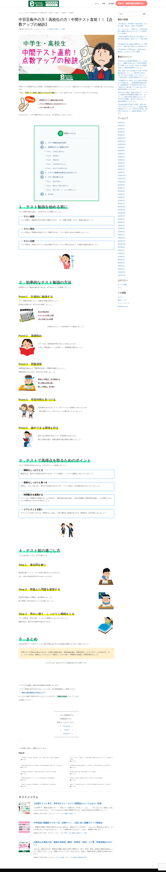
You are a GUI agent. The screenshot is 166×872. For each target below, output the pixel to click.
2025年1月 (121, 172)
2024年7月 (121, 188)
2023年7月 (121, 216)
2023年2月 (121, 232)
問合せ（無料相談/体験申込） (131, 3)
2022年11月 (121, 241)
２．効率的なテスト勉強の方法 (56, 147)
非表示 (72, 133)
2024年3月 (121, 200)
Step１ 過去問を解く (54, 181)
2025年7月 (121, 154)
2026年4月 (121, 126)
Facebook (66, 726)
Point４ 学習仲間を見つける (56, 164)
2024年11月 (121, 179)
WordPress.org (122, 306)
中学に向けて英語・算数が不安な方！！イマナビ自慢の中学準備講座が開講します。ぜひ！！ (132, 95)
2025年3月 (121, 166)
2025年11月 (121, 141)
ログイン (121, 297)
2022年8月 (121, 247)
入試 (69, 833)
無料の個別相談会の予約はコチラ (34, 692)
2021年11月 (121, 275)
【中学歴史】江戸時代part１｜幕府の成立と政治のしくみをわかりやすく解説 (38, 771)
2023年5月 (121, 222)
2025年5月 (121, 160)
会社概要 (111, 3)
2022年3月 (121, 263)
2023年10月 (121, 213)
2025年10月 (121, 144)
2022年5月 (121, 256)
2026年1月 (121, 135)
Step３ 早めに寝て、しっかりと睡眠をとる (61, 190)
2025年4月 (121, 163)
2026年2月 (121, 132)
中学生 (66, 833)
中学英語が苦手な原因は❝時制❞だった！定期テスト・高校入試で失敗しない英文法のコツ (90, 765)
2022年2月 (121, 266)
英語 (85, 833)
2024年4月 (121, 197)
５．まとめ (49, 194)
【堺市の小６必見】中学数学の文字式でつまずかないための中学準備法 (86, 778)
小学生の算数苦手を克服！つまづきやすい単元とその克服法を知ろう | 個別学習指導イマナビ (132, 65)
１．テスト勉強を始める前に (56, 143)
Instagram (66, 733)
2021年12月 (121, 272)
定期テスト (58, 29)
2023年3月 (121, 228)
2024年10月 (121, 182)
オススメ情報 (60, 857)
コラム (26, 13)
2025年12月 (121, 138)
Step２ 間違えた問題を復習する (58, 186)
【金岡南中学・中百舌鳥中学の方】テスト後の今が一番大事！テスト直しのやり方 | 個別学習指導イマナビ (132, 87)
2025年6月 (121, 157)
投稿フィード (122, 300)
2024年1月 (121, 203)
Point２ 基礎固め (53, 156)
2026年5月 (121, 122)
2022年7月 (121, 250)
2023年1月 (121, 235)
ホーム (97, 3)
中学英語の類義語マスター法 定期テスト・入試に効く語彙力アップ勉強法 (67, 823)
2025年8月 (121, 150)
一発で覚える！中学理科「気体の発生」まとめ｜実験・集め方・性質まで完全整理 (39, 757)
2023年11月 (121, 210)
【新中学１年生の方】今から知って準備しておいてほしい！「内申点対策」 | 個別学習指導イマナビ (132, 75)
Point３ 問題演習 (53, 160)
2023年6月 (121, 219)
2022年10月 (121, 244)
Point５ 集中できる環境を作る (57, 168)
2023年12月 (121, 207)
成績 (63, 29)
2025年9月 (121, 147)
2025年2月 (121, 169)
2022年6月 (121, 253)
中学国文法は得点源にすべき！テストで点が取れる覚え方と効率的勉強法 (37, 778)
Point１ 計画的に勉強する (56, 151)
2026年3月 (121, 129)
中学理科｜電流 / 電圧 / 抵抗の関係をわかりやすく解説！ (83, 771)
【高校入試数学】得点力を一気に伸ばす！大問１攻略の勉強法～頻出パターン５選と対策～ (41, 765)
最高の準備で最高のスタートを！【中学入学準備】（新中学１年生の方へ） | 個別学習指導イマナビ (132, 99)
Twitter (66, 730)
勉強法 (52, 29)
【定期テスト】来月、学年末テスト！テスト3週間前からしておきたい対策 (67, 803)
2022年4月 (121, 260)
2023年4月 (121, 225)
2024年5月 (121, 194)
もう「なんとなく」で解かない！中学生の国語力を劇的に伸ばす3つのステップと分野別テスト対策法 (132, 31)
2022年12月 (121, 238)
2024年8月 (121, 185)
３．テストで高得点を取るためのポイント (61, 173)
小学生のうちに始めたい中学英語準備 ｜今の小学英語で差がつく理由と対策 (38, 784)
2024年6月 (121, 191)
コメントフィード (124, 303)
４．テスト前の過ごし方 (54, 177)
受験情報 (80, 857)
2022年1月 (121, 269)
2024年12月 (121, 175)
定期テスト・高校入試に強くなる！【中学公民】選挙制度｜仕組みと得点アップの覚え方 (90, 784)
